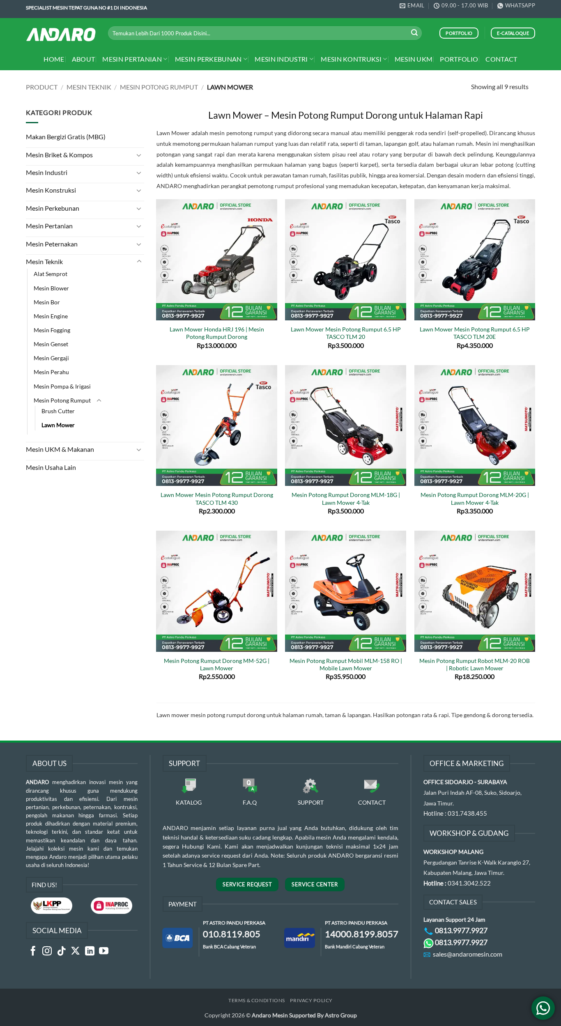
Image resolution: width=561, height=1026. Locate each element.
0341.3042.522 (469, 883)
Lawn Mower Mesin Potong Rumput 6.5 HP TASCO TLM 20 (346, 333)
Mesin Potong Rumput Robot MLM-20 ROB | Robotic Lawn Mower (474, 664)
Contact (501, 59)
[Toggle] (139, 155)
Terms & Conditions (256, 1000)
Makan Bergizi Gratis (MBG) (66, 136)
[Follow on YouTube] (103, 951)
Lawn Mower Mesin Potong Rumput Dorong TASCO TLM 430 (217, 498)
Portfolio (459, 59)
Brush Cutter (58, 410)
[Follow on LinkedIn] (89, 951)
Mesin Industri (281, 59)
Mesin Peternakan (52, 244)
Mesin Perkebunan (208, 59)
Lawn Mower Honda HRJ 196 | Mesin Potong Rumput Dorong (217, 333)
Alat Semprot (50, 273)
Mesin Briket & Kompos (59, 155)
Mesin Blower (51, 288)
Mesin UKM (414, 59)
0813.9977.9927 (461, 930)
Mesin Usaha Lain (51, 467)
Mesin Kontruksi (351, 59)
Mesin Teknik (89, 87)
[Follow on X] (75, 951)
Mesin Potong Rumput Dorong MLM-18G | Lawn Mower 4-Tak (346, 498)
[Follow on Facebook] (33, 951)
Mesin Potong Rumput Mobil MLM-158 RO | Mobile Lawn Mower (346, 664)
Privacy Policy (311, 1000)
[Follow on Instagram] (47, 951)
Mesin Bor (47, 302)
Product (41, 87)
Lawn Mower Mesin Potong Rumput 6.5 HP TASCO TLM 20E (475, 333)
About (83, 59)
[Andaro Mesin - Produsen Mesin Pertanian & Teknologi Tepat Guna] (61, 34)
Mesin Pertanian (132, 59)
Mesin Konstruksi (51, 190)
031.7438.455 (467, 813)
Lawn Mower (58, 424)
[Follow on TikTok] (61, 951)
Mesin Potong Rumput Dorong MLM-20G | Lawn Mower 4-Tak (475, 498)
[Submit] (414, 33)
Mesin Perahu (51, 371)
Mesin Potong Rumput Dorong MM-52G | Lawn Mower (216, 664)
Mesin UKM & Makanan (60, 449)
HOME (54, 59)
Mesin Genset (51, 343)
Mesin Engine (51, 316)
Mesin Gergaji (51, 357)
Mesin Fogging (52, 330)
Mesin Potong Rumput (159, 87)
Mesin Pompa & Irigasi (62, 386)
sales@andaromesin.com (467, 954)
